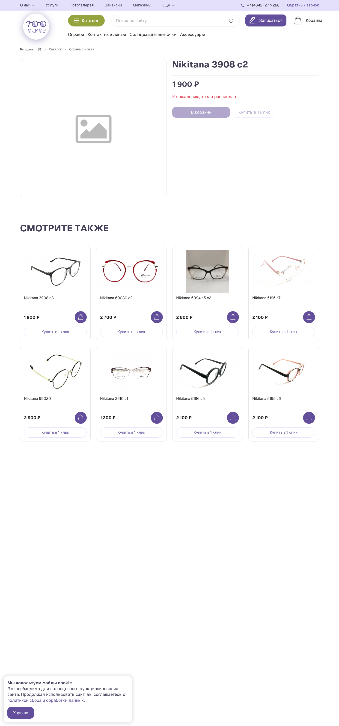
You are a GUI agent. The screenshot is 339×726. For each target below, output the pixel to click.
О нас (25, 5)
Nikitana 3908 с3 (39, 298)
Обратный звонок (303, 5)
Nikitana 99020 (37, 398)
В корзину (201, 112)
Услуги (52, 5)
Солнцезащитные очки (153, 34)
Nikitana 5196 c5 (190, 398)
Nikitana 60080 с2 (116, 298)
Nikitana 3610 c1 (114, 398)
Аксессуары (192, 34)
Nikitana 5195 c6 (266, 398)
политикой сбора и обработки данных (45, 700)
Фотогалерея (81, 5)
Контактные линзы (107, 34)
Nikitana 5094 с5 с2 (193, 298)
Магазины (142, 5)
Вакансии (113, 5)
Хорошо (20, 712)
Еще (166, 5)
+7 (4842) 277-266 (263, 5)
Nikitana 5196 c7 (266, 298)
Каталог (90, 20)
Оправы (76, 34)
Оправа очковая (81, 49)
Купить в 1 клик (254, 112)
